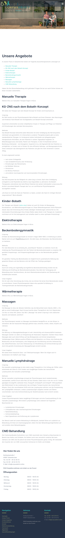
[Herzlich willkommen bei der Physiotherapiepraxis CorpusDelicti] (5, 3)
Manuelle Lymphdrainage (13, 82)
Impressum (5, 528)
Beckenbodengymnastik (13, 75)
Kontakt (4, 524)
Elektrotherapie (10, 73)
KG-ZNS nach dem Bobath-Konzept (16, 68)
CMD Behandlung (11, 84)
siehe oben (23, 205)
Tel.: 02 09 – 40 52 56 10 (11, 460)
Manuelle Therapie (11, 66)
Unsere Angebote (7, 520)
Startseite (4, 516)
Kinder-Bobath (10, 70)
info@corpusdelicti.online (16, 464)
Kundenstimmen (6, 522)
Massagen (8, 79)
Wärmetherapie (10, 77)
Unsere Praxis (6, 518)
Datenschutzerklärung (8, 526)
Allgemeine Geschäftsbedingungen (8, 531)
